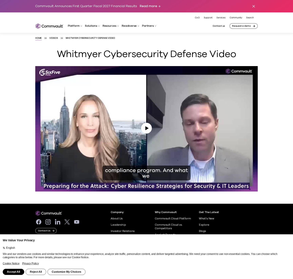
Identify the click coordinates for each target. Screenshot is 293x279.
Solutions (91, 26)
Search (250, 17)
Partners (148, 26)
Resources (109, 26)
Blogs (202, 231)
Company (117, 212)
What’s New (206, 218)
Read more (148, 6)
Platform (74, 26)
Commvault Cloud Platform (173, 218)
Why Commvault (166, 212)
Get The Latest (209, 212)
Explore (204, 225)
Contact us (219, 26)
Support (208, 17)
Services (221, 17)
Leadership (118, 225)
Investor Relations (123, 231)
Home (38, 38)
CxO (197, 17)
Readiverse (129, 26)
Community (236, 17)
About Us (116, 218)
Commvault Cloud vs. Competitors (168, 226)
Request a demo (241, 26)
